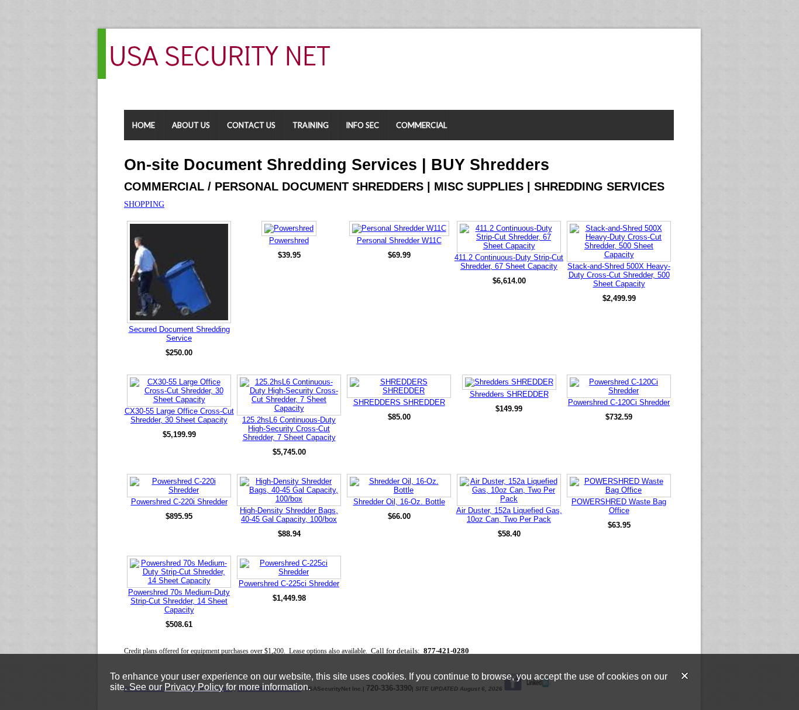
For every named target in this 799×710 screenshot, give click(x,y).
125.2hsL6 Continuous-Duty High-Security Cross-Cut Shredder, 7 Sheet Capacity (289, 428)
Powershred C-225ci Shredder (289, 583)
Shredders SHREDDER (509, 394)
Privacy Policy (193, 687)
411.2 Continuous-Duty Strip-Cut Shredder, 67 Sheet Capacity (508, 262)
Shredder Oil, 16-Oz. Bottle (399, 501)
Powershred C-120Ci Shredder (619, 402)
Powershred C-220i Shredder (179, 501)
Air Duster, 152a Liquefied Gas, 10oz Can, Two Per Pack (509, 515)
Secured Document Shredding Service (179, 333)
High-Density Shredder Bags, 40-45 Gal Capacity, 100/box (289, 515)
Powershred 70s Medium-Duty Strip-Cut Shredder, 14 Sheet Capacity (179, 601)
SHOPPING (144, 204)
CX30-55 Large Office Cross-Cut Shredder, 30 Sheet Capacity (179, 415)
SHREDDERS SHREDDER (399, 402)
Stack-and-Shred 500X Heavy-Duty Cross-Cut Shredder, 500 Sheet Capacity (618, 275)
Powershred (289, 240)
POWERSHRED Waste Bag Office (618, 506)
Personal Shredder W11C (399, 240)
